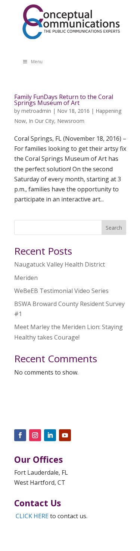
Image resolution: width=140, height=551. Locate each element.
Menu (37, 61)
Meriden (26, 278)
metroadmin (36, 110)
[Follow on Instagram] (35, 435)
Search (114, 227)
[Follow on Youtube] (65, 435)
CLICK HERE (32, 516)
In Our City (41, 120)
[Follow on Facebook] (20, 435)
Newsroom (70, 120)
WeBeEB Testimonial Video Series (61, 291)
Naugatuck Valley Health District (59, 264)
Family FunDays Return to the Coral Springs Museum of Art (63, 100)
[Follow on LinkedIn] (50, 435)
